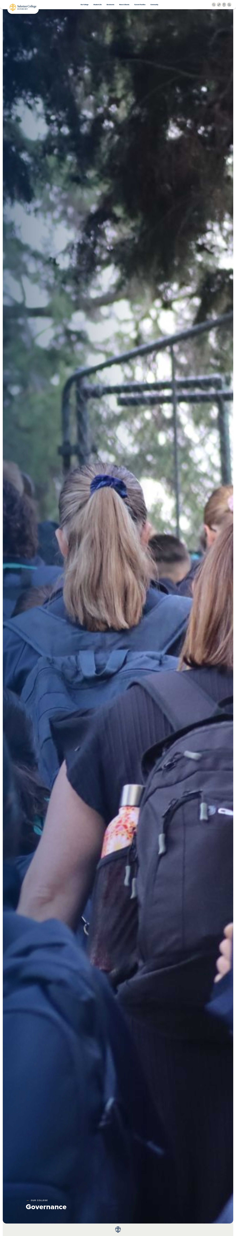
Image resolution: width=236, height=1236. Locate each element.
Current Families (139, 5)
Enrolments (110, 5)
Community (154, 5)
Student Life (97, 5)
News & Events (124, 5)
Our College (84, 5)
